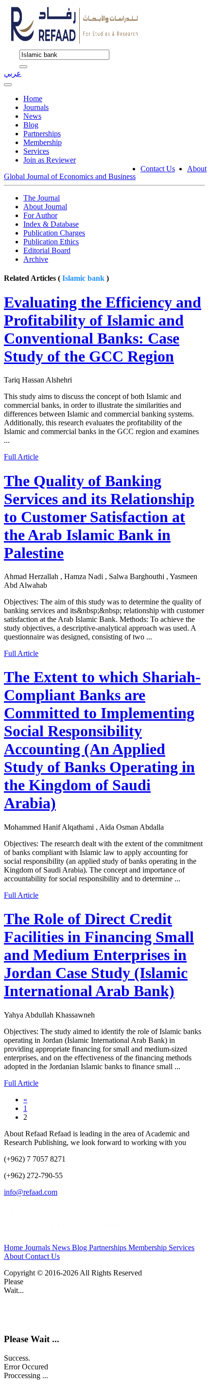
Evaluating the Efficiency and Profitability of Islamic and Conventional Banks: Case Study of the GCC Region (102, 329)
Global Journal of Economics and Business (70, 176)
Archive (35, 259)
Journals (36, 107)
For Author (40, 215)
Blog (30, 125)
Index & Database (51, 224)
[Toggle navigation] (8, 84)
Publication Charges (54, 233)
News (32, 116)
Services (36, 151)
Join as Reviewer (49, 160)
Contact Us (157, 168)
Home (32, 98)
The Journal (41, 198)
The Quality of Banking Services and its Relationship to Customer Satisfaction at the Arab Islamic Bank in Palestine (99, 517)
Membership (42, 142)
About (197, 168)
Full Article (21, 457)
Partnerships (42, 133)
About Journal (45, 206)
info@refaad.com (30, 1192)
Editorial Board (46, 250)
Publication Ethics (51, 241)
